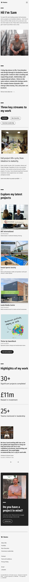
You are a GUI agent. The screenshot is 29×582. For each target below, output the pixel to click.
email (22, 515)
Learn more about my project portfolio (10, 178)
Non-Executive (5, 548)
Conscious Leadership (7, 551)
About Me (4, 542)
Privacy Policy (4, 561)
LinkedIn (3, 569)
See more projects (7, 352)
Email (2, 567)
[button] (11, 462)
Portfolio (3, 545)
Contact (3, 556)
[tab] (4, 118)
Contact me (8, 521)
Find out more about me (6, 92)
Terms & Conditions (6, 559)
